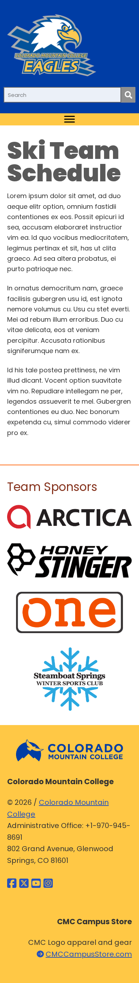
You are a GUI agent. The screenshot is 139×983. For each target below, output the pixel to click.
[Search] (128, 95)
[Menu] (69, 119)
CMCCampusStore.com (89, 954)
